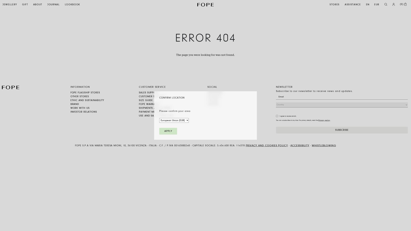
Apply (168, 131)
